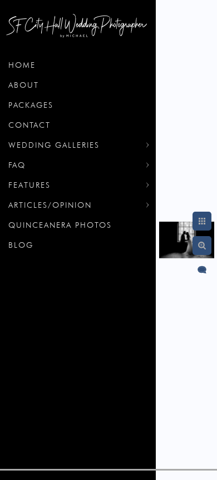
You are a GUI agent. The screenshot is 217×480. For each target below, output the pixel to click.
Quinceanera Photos (60, 225)
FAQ (17, 165)
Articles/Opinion (50, 205)
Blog (20, 245)
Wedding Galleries (54, 145)
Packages (30, 105)
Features (29, 185)
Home (22, 65)
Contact (29, 125)
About (23, 85)
